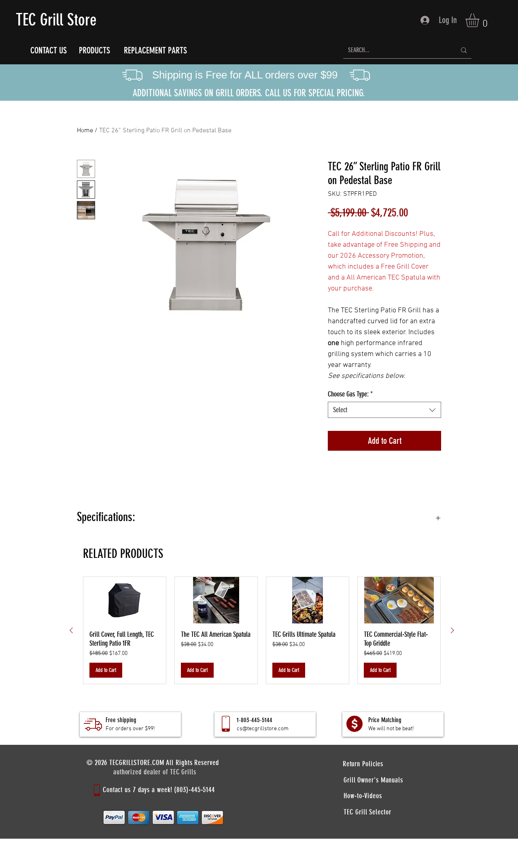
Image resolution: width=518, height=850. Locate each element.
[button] (480, 20)
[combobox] (384, 410)
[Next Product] (452, 630)
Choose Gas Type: (350, 394)
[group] (261, 630)
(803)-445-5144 (194, 789)
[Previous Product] (71, 630)
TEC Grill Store (56, 20)
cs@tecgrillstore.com (263, 728)
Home (85, 131)
